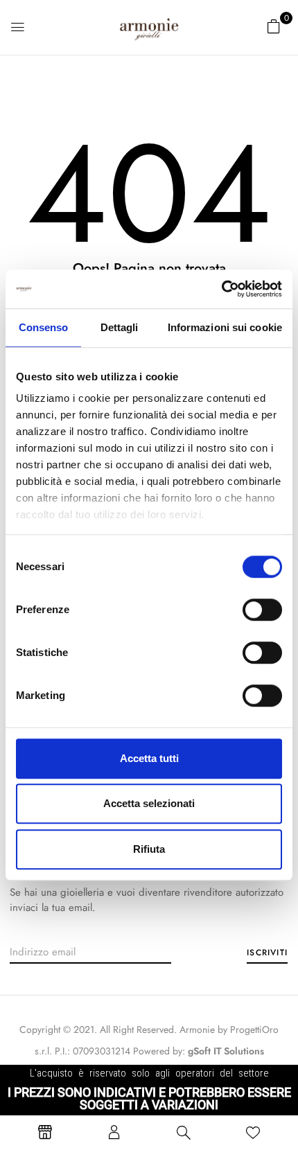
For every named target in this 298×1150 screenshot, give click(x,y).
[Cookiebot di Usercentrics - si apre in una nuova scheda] (221, 289)
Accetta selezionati (149, 803)
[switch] (262, 610)
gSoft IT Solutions (226, 1051)
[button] (274, 26)
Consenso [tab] (44, 327)
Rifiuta (149, 849)
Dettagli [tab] (119, 327)
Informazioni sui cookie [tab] (225, 327)
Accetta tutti (149, 758)
